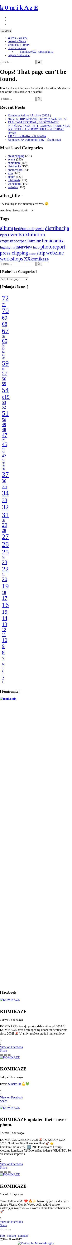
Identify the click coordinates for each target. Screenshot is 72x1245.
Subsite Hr (14, 1084)
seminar (32, 254)
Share (3, 1050)
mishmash (14, 180)
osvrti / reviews (17, 48)
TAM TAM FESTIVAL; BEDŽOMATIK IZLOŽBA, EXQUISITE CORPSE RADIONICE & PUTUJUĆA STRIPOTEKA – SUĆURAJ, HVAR (39, 127)
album (11, 176)
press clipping (16, 156)
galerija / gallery (17, 37)
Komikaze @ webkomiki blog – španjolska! (34, 139)
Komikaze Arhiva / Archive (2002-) (29, 115)
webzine (13, 187)
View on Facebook (11, 1047)
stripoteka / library (19, 44)
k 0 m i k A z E (19, 7)
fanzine (34, 240)
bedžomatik (24, 228)
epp (3, 234)
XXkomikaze (36, 258)
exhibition (14, 163)
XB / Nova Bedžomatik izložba (27, 136)
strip (10, 173)
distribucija (14, 166)
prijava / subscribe (19, 55)
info (2, 1235)
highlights (7, 247)
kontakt (11, 1235)
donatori (23, 1235)
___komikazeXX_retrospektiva (34, 51)
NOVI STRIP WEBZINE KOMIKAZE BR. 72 (37, 118)
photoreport (15, 169)
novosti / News (17, 41)
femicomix (53, 240)
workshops (14, 183)
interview (24, 246)
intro (36, 247)
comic (39, 228)
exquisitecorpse (13, 240)
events (11, 159)
